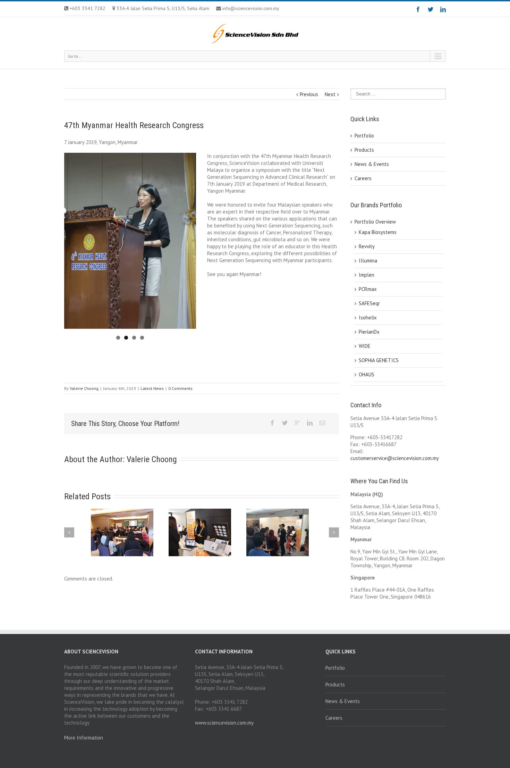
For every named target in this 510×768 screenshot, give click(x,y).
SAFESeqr (369, 303)
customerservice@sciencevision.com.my (394, 458)
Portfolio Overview (375, 221)
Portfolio (364, 135)
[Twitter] (430, 9)
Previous (309, 94)
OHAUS (366, 374)
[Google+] (297, 423)
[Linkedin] (443, 9)
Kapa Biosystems (378, 232)
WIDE (365, 346)
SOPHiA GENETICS (379, 360)
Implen (366, 275)
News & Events (372, 164)
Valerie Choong (84, 388)
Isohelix (368, 317)
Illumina (368, 260)
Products (364, 150)
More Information (83, 737)
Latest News (152, 388)
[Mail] (322, 423)
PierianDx (369, 331)
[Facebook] (418, 9)
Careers (363, 178)
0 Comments (180, 388)
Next (330, 94)
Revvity (367, 246)
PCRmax (368, 289)
